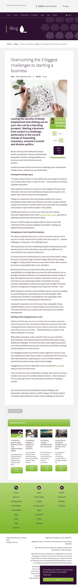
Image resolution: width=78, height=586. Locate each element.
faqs (16, 523)
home (16, 492)
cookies (39, 501)
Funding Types (24, 15)
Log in (69, 15)
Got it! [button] (58, 579)
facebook (62, 497)
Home (8, 15)
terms (39, 519)
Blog (16, 44)
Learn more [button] (47, 574)
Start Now (59, 149)
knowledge (16, 505)
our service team (47, 6)
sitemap (39, 523)
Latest (42, 15)
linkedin (62, 501)
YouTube (61, 505)
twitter (62, 492)
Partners (55, 15)
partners (16, 527)
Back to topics (15, 411)
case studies (16, 510)
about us (16, 497)
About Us (15, 15)
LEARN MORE (17, 470)
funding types (16, 501)
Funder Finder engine (48, 215)
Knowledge (34, 15)
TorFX (58, 365)
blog (16, 514)
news (16, 519)
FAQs (48, 15)
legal (39, 510)
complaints (39, 514)
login (39, 492)
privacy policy (39, 505)
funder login (39, 497)
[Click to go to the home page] (16, 5)
